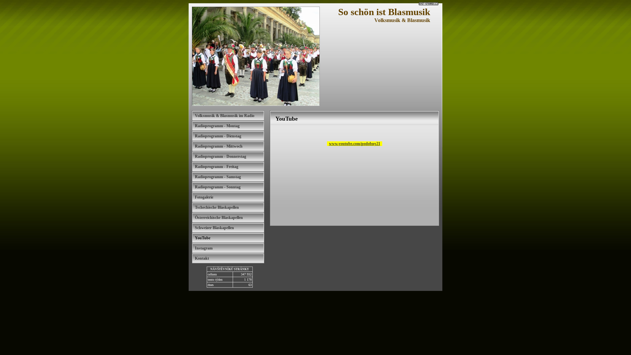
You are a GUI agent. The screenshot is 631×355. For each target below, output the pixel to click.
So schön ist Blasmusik (384, 12)
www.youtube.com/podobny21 (354, 143)
